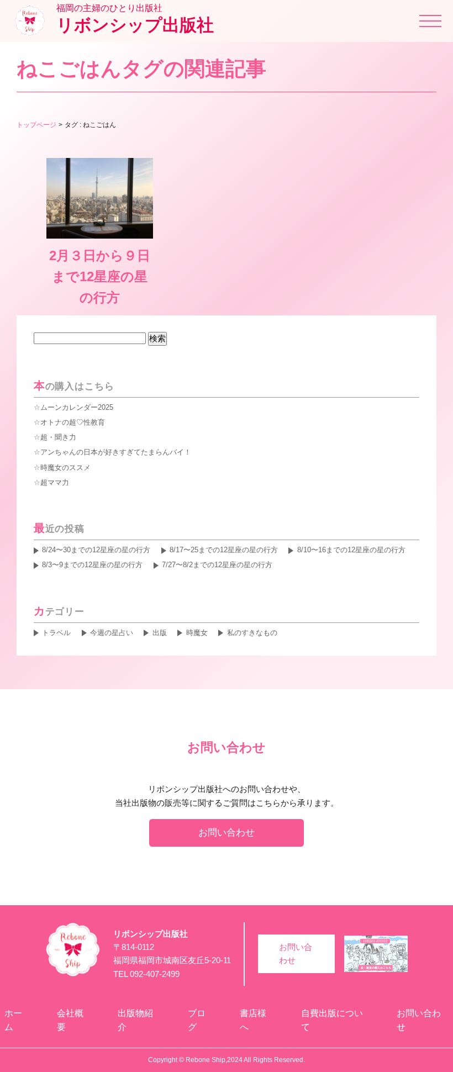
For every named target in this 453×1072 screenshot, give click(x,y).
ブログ (197, 1020)
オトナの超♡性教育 (72, 422)
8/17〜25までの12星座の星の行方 (224, 550)
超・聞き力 (58, 437)
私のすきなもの (252, 633)
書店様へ (253, 1020)
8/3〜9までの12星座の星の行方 (92, 565)
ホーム (13, 1020)
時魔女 (196, 633)
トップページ (36, 125)
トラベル (56, 633)
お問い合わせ (226, 832)
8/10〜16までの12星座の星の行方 (351, 550)
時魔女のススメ (65, 467)
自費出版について (332, 1020)
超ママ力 (54, 482)
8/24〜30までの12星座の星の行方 (96, 550)
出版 (159, 633)
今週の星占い (111, 633)
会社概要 (70, 1020)
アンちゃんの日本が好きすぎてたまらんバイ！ (115, 452)
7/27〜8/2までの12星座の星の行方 (217, 565)
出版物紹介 (135, 1020)
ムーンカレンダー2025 (76, 407)
